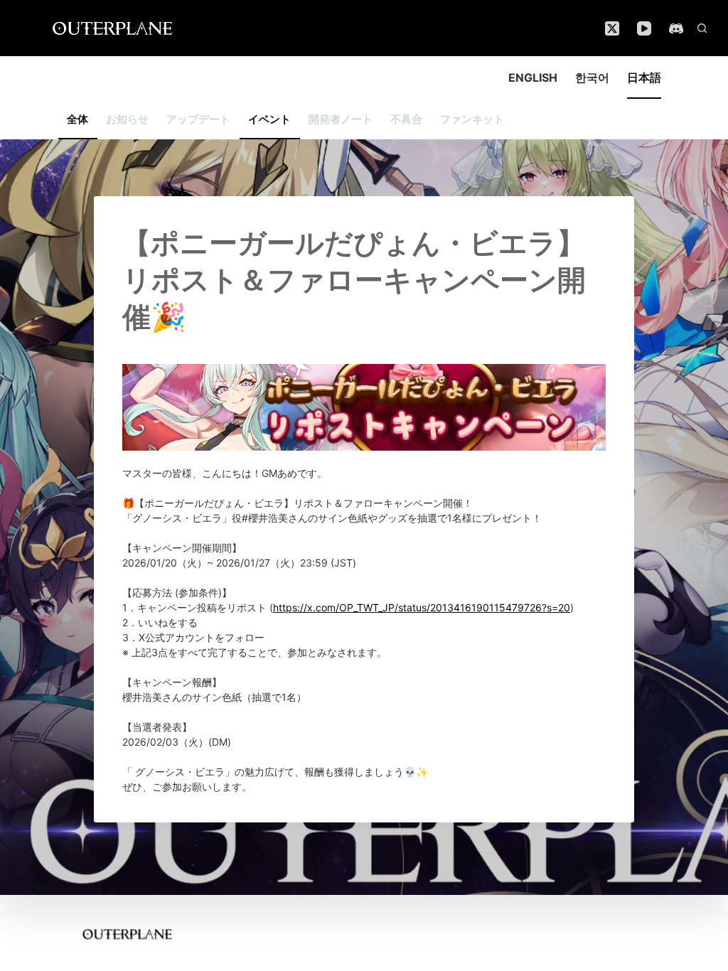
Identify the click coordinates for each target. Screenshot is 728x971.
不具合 (406, 119)
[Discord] (676, 28)
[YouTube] (644, 28)
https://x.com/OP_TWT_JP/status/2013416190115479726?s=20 (421, 607)
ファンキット (472, 119)
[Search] (702, 28)
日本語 (644, 77)
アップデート (198, 119)
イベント (269, 119)
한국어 (592, 77)
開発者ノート (341, 119)
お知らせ (127, 119)
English (532, 77)
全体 (77, 119)
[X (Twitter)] (612, 28)
